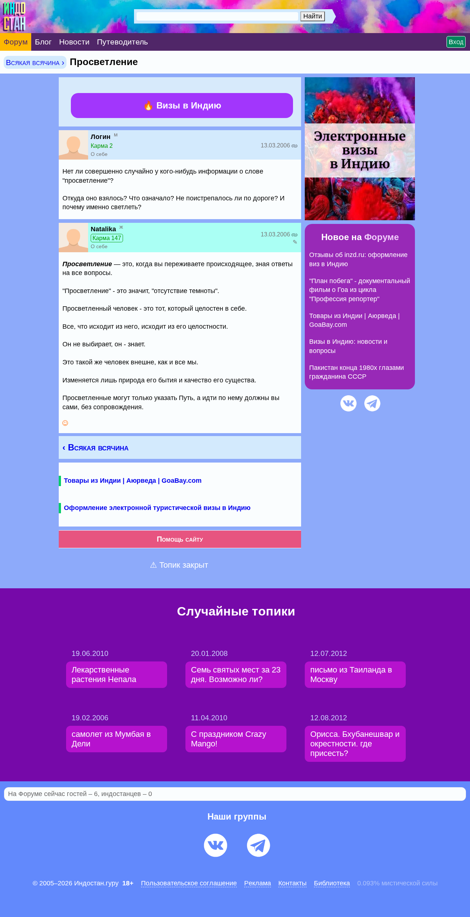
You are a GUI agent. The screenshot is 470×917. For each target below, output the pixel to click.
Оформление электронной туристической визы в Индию (157, 507)
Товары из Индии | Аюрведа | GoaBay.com (133, 480)
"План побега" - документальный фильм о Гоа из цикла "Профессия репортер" (359, 290)
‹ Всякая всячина (95, 447)
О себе (99, 154)
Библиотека (332, 883)
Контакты (292, 883)
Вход (456, 42)
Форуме (381, 237)
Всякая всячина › (35, 62)
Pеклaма (257, 883)
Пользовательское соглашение (189, 883)
